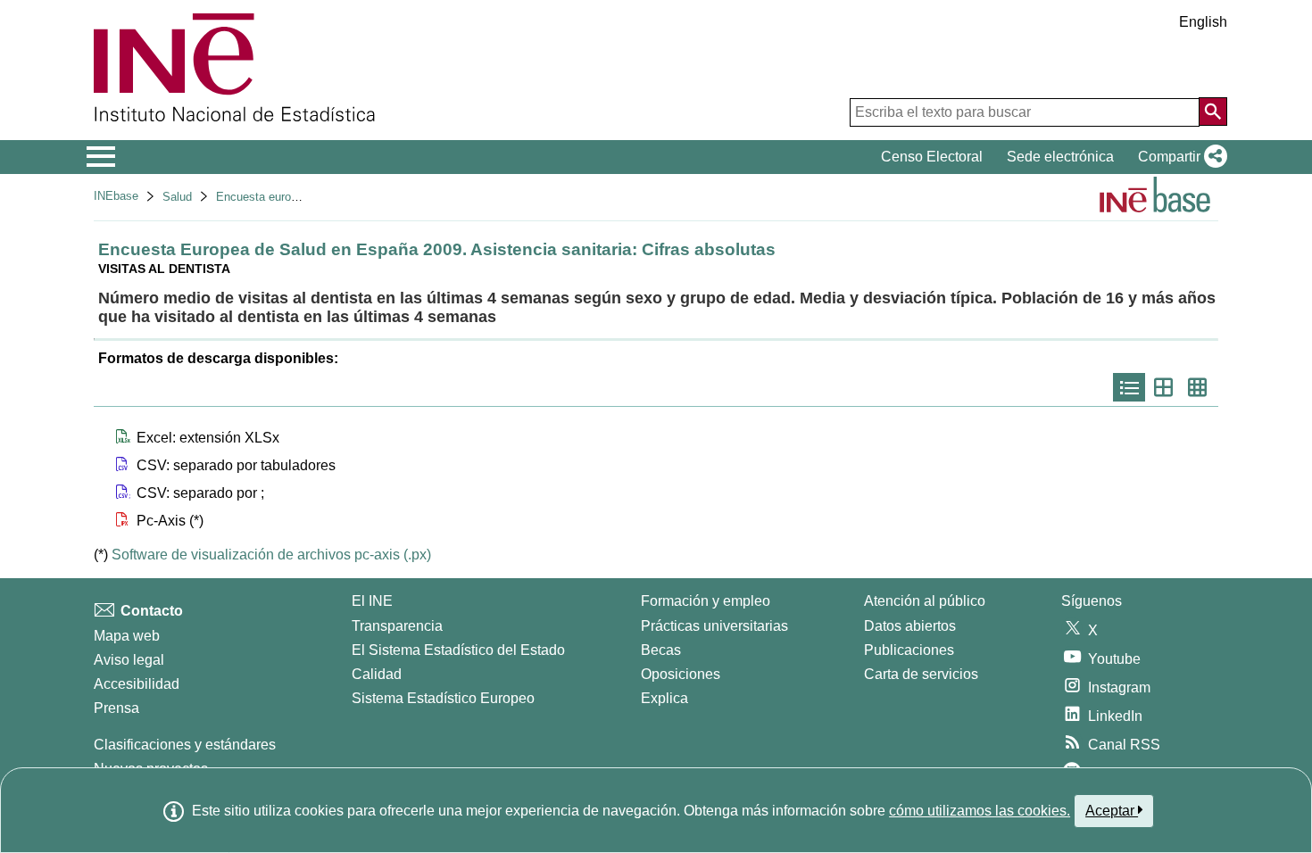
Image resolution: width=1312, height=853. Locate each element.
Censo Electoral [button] (932, 156)
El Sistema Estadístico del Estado (458, 650)
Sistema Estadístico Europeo (443, 698)
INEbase (116, 196)
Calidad (377, 674)
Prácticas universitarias (714, 626)
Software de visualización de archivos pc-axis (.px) (271, 554)
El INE (372, 601)
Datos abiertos (910, 626)
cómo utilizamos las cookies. (979, 810)
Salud (177, 196)
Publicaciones (909, 650)
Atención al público (924, 601)
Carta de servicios (921, 674)
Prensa (116, 708)
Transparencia (397, 626)
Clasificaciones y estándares (185, 744)
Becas (661, 650)
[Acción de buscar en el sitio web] (1213, 111)
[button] (1179, 157)
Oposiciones (680, 674)
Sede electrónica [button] (1060, 156)
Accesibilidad (136, 684)
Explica (664, 698)
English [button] (1203, 21)
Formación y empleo (705, 601)
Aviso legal (129, 659)
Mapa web (127, 635)
